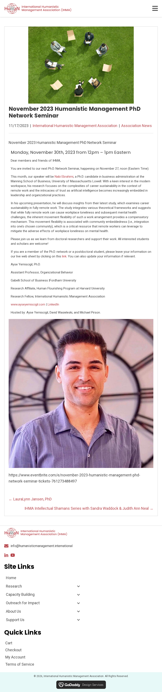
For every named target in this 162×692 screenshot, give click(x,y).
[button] (6, 555)
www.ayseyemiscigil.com (28, 304)
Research (14, 586)
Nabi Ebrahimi (64, 176)
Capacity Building (20, 594)
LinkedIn (53, 304)
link (64, 256)
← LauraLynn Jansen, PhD (31, 499)
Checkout (13, 650)
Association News (136, 125)
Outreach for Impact (23, 603)
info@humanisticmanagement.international (42, 546)
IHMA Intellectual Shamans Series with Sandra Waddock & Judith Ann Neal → (88, 508)
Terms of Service (19, 664)
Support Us (15, 620)
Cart (8, 643)
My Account (15, 657)
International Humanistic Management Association (74, 125)
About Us (13, 611)
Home (11, 578)
